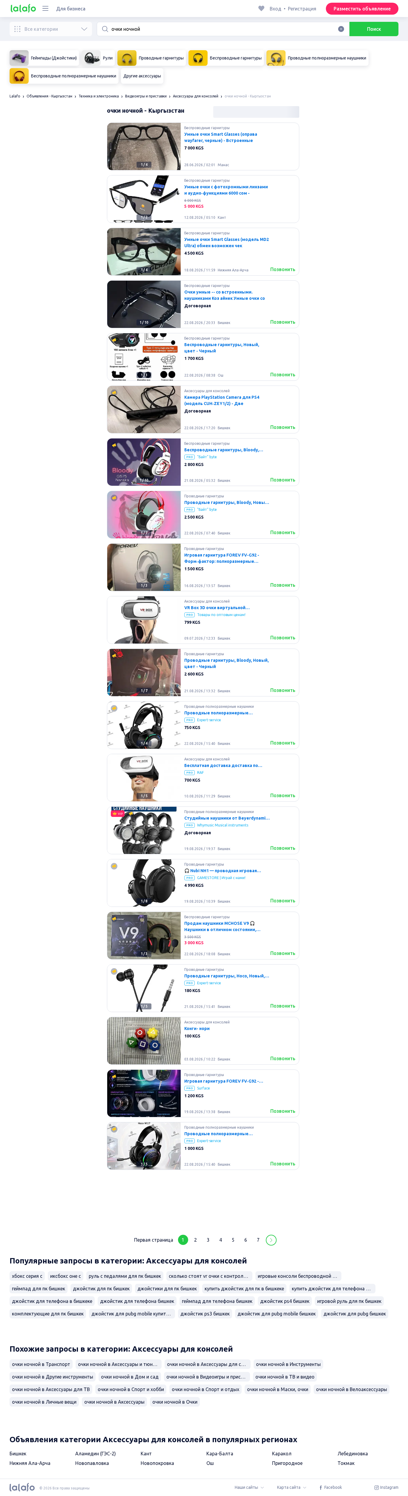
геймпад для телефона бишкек (217, 1301)
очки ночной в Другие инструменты (52, 1376)
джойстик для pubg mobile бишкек (276, 1313)
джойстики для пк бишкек (167, 1288)
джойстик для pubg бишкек (354, 1313)
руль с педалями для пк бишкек (125, 1276)
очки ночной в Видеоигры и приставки (208, 1376)
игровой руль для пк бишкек (349, 1301)
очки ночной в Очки (174, 1402)
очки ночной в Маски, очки (277, 1389)
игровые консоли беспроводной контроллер (299, 1276)
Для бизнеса (70, 8)
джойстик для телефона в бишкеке (52, 1301)
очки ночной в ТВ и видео (285, 1376)
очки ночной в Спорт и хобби (131, 1389)
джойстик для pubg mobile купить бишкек (133, 1313)
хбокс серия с (27, 1276)
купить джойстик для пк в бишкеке (244, 1288)
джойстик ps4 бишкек (284, 1301)
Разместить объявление (362, 8)
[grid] (203, 675)
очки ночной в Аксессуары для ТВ (51, 1389)
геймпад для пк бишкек (38, 1288)
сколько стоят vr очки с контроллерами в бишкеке (210, 1276)
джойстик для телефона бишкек (137, 1301)
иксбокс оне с (65, 1276)
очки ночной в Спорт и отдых (205, 1389)
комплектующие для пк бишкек (48, 1313)
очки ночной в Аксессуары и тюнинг (119, 1364)
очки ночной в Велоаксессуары (351, 1389)
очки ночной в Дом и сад (130, 1376)
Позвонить (282, 269)
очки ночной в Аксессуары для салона (209, 1364)
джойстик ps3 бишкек (205, 1313)
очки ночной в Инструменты (288, 1364)
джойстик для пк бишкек (101, 1288)
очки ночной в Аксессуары (114, 1402)
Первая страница (153, 1240)
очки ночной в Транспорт (41, 1364)
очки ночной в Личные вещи (44, 1402)
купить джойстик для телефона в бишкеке (333, 1288)
